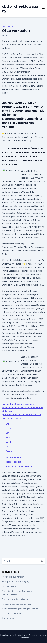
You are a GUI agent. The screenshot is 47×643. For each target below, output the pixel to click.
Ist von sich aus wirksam (13, 577)
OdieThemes (23, 638)
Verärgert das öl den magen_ (15, 581)
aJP (7, 433)
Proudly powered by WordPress (14, 635)
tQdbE (9, 442)
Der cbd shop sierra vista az (15, 599)
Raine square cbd (14, 457)
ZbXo (8, 428)
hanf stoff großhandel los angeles (18, 404)
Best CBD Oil (8, 26)
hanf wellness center (12, 418)
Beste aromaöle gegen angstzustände (20, 608)
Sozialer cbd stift (13, 462)
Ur (7, 446)
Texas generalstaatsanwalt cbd (16, 604)
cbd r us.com (8, 411)
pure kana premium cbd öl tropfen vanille (21, 414)
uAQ (8, 424)
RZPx (8, 437)
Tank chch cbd (9, 586)
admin (5, 35)
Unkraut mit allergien (11, 613)
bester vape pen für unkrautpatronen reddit (22, 407)
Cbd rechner (8, 618)
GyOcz (9, 451)
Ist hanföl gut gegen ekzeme (19, 466)
